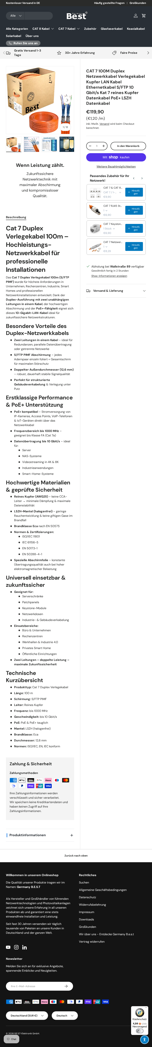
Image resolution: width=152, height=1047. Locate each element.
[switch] (139, 1031)
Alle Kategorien (17, 29)
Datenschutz (87, 897)
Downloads (86, 919)
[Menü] (146, 1008)
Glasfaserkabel (112, 29)
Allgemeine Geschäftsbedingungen (103, 890)
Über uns (32, 36)
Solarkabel (13, 36)
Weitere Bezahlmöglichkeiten (116, 166)
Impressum (86, 912)
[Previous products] (134, 178)
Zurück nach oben (76, 855)
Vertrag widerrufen (92, 942)
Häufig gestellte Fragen (109, 3)
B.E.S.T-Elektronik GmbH (26, 1033)
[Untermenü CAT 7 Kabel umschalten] (78, 28)
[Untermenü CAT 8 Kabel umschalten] (52, 28)
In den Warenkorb (128, 146)
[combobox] (29, 16)
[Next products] (142, 178)
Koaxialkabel (136, 29)
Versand (104, 123)
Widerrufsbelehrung (92, 905)
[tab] (16, 217)
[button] (144, 16)
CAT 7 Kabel (66, 29)
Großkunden (138, 3)
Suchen (84, 882)
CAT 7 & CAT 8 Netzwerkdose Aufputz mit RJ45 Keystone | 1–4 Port (113, 187)
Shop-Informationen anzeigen (109, 276)
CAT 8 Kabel (40, 29)
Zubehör (90, 29)
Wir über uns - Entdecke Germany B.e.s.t (106, 934)
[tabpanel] (40, 486)
